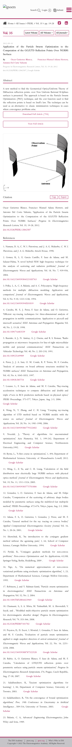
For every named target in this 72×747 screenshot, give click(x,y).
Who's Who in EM (56, 740)
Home (11, 24)
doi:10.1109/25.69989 (13, 356)
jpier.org (41, 740)
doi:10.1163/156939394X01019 (18, 303)
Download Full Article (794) (36, 114)
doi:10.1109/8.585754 (13, 380)
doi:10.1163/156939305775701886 (20, 487)
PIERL (30, 24)
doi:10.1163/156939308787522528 (20, 652)
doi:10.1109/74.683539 (14, 332)
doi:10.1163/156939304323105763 (20, 279)
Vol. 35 (39, 24)
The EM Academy (15, 740)
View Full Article (35, 124)
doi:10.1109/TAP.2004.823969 (17, 600)
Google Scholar (34, 70)
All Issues (20, 24)
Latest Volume (31, 33)
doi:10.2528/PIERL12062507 (14, 70)
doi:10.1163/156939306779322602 (20, 428)
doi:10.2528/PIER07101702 (16, 624)
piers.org (30, 740)
